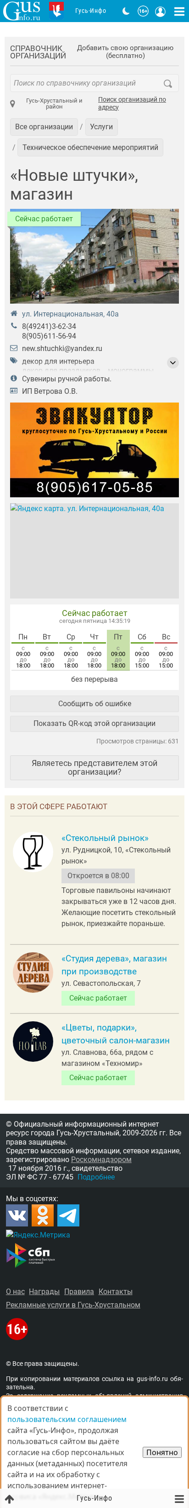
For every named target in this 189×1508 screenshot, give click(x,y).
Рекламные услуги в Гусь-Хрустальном (73, 1305)
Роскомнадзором (101, 1159)
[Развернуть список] (173, 363)
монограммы (131, 370)
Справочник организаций (38, 52)
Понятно (162, 1452)
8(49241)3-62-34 (49, 326)
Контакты (116, 1291)
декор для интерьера (58, 361)
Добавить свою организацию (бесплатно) (125, 52)
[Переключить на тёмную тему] (126, 11)
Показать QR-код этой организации (94, 723)
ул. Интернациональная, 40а (70, 314)
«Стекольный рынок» (105, 838)
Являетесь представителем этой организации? (94, 767)
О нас (15, 1291)
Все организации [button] (44, 126)
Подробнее (96, 1177)
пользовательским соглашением (67, 1419)
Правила (79, 1291)
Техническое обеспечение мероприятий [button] (90, 147)
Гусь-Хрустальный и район (54, 103)
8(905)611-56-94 (49, 336)
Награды (44, 1291)
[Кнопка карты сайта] (179, 11)
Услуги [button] (101, 126)
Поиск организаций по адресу (132, 103)
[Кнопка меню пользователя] (160, 11)
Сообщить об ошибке (94, 703)
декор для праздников (61, 370)
